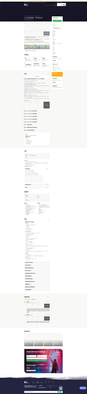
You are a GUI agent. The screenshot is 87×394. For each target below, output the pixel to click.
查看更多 (41, 0)
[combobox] (38, 356)
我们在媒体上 (35, 2)
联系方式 (41, 2)
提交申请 (55, 28)
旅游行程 (25, 2)
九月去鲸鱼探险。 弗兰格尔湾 (33, 302)
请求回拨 (50, 387)
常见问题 (44, 2)
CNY (61, 2)
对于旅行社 (38, 2)
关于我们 (32, 2)
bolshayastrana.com (32, 370)
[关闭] (49, 78)
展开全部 (48, 73)
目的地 (27, 2)
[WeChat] (59, 385)
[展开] (49, 111)
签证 (29, 2)
